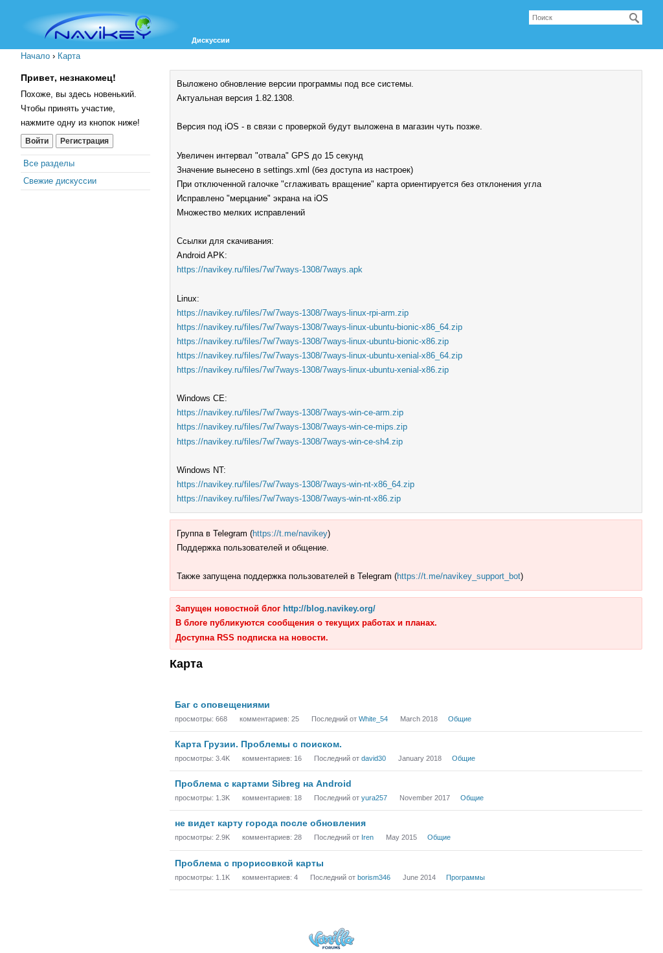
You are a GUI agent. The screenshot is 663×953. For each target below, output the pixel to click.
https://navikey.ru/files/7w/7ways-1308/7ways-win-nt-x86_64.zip (295, 484)
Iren (367, 837)
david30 (373, 758)
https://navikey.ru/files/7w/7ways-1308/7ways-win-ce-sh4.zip (290, 441)
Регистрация (84, 141)
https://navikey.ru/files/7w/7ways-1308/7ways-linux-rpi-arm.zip (293, 313)
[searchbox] (585, 17)
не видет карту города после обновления (270, 823)
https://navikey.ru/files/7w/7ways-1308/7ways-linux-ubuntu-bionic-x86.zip (313, 341)
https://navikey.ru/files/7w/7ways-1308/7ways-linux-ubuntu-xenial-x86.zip (313, 370)
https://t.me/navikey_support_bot (459, 576)
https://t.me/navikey (290, 533)
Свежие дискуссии (59, 181)
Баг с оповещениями (222, 704)
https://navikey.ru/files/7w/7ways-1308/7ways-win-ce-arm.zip (290, 412)
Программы (465, 877)
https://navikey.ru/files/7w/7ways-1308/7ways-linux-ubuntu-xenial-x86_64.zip (319, 355)
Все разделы (48, 163)
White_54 (373, 719)
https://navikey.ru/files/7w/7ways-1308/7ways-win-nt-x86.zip (289, 498)
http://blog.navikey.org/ (329, 608)
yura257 (374, 798)
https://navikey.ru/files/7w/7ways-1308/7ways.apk (270, 269)
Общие (459, 719)
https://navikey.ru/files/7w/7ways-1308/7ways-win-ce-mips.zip (292, 427)
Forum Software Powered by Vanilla (331, 938)
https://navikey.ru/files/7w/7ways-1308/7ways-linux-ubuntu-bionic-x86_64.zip (319, 327)
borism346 (373, 877)
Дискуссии (211, 40)
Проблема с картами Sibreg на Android (263, 783)
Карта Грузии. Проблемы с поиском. (258, 744)
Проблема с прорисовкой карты (249, 863)
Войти (37, 141)
